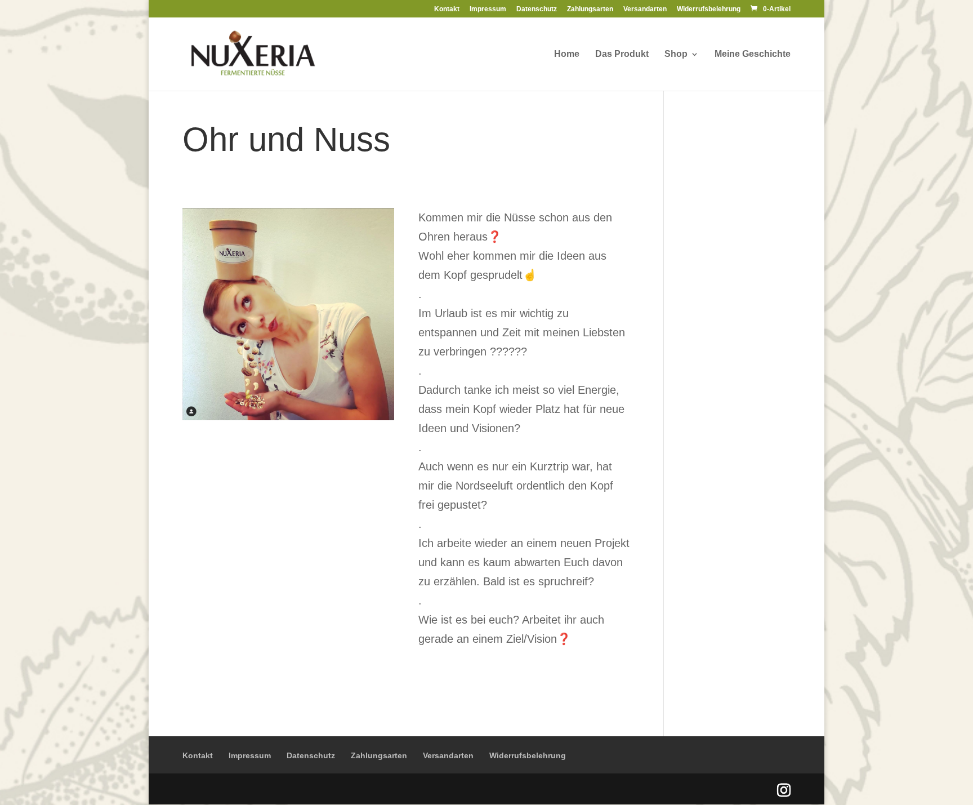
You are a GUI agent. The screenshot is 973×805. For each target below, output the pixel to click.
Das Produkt (622, 54)
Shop (676, 54)
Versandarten (645, 9)
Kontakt (446, 9)
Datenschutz (536, 9)
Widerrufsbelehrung (708, 9)
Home (566, 54)
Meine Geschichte (753, 54)
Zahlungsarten (590, 9)
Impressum (488, 9)
